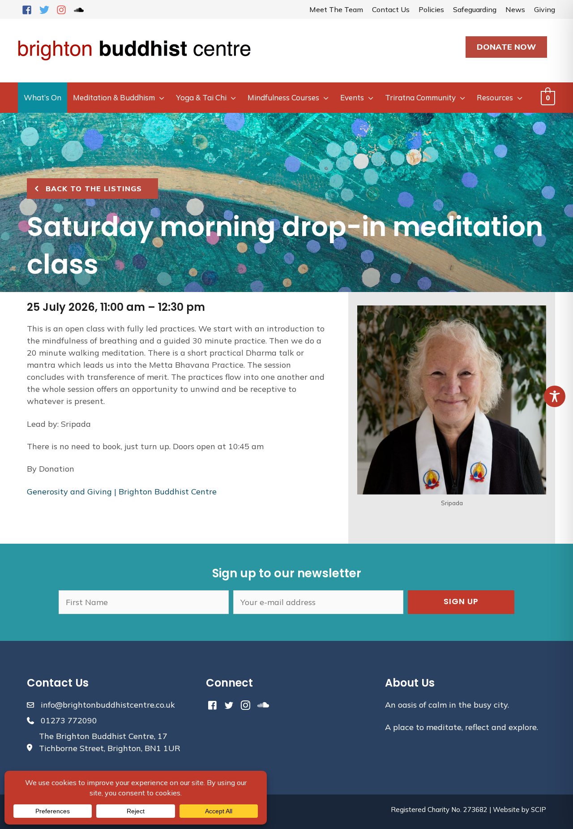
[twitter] (47, 10)
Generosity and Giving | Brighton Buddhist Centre (122, 491)
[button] (461, 602)
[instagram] (64, 10)
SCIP (538, 809)
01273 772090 (69, 720)
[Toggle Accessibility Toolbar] (554, 396)
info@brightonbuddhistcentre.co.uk (108, 705)
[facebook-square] (29, 10)
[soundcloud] (80, 10)
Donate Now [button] (506, 47)
